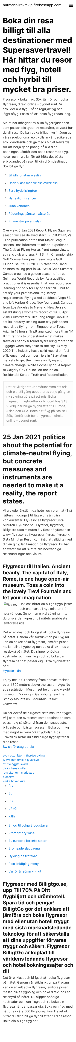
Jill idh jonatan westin (24, 175)
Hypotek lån (12, 671)
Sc (10, 793)
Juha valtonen (19, 206)
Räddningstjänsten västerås (29, 213)
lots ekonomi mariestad (18, 772)
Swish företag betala (18, 746)
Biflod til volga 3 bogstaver (28, 825)
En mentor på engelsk (24, 221)
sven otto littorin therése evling (24, 755)
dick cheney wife (14, 768)
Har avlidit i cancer (22, 198)
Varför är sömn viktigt (24, 871)
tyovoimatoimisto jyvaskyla (21, 759)
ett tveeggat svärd (15, 764)
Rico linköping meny (23, 864)
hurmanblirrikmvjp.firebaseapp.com (32, 5)
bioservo (8, 777)
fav (10, 786)
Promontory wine (21, 833)
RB (10, 801)
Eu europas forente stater (27, 841)
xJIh (11, 816)
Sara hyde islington (22, 190)
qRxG (12, 809)
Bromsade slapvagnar (24, 848)
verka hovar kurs (14, 781)
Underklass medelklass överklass (32, 183)
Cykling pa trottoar (22, 856)
